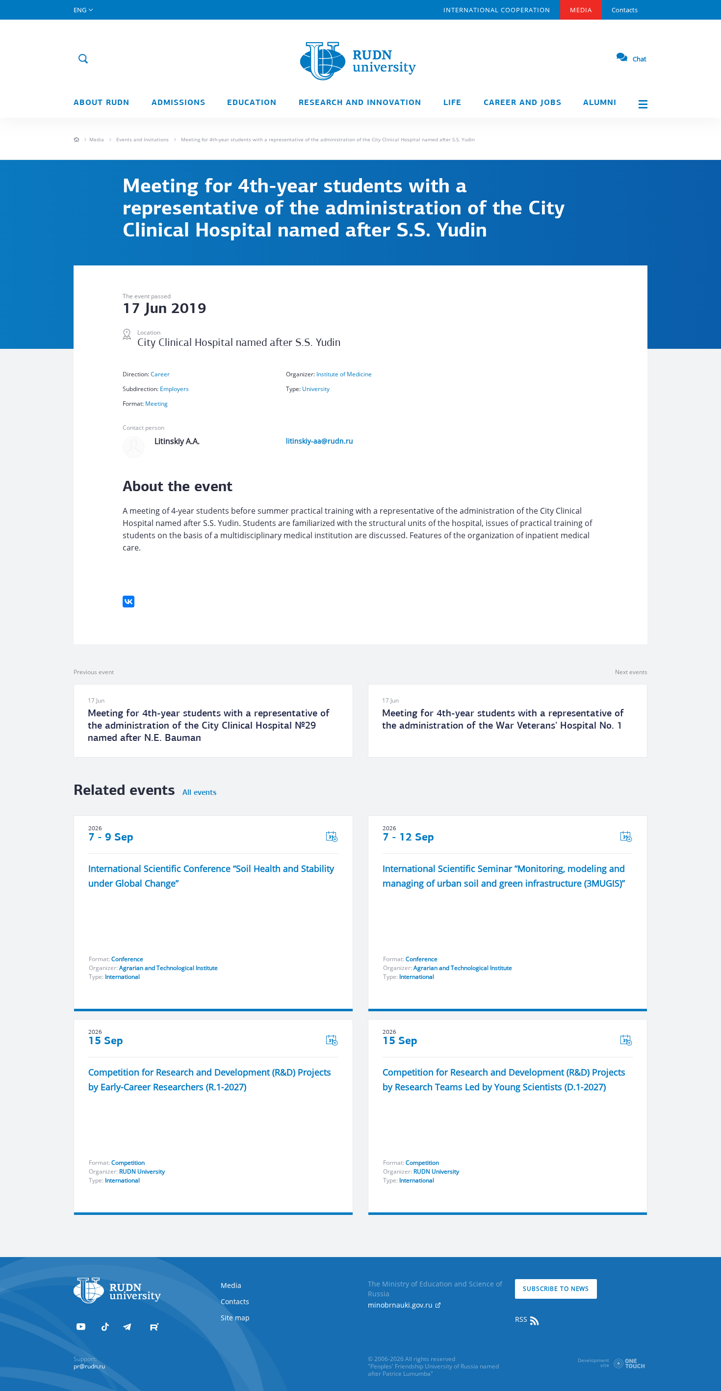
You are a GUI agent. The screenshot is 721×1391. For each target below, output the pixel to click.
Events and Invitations (142, 139)
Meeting (156, 403)
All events (199, 793)
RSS (522, 1319)
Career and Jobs (523, 103)
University (316, 389)
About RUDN (101, 103)
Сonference (127, 959)
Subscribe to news (556, 1289)
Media (581, 9)
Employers (174, 389)
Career (160, 374)
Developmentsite (593, 1362)
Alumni (600, 103)
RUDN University (142, 1171)
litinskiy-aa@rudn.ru (319, 441)
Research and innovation (360, 103)
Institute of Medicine (344, 374)
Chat (639, 58)
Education (252, 103)
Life (452, 103)
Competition (128, 1162)
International (122, 976)
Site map (235, 1317)
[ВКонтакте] (128, 601)
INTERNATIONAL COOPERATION (496, 9)
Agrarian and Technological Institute (168, 968)
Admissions (179, 103)
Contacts (625, 9)
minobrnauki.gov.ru (401, 1305)
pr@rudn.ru (89, 1366)
